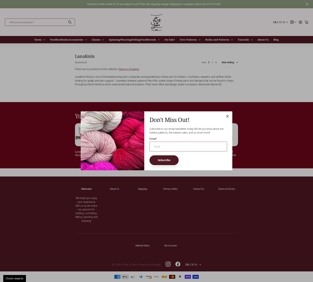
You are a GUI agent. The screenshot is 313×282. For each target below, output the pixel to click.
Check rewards (14, 278)
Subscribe (164, 160)
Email (153, 139)
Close (227, 116)
